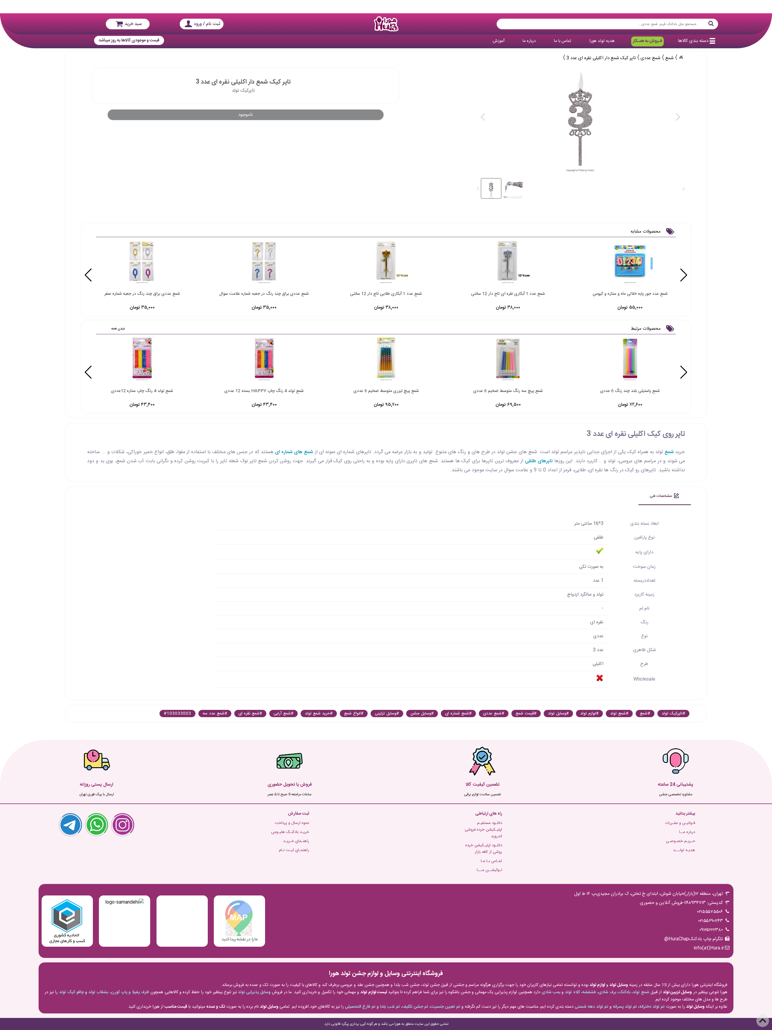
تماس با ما (562, 41)
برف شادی (607, 992)
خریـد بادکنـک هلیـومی (290, 832)
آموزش (499, 41)
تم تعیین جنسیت (445, 1006)
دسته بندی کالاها (693, 41)
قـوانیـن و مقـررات (680, 823)
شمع (669, 452)
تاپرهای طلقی (539, 461)
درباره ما (529, 41)
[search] (607, 24)
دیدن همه (118, 329)
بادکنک (624, 992)
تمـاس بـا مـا (491, 861)
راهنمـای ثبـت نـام (294, 850)
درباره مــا (687, 832)
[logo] (386, 23)
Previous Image (483, 117)
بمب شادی (551, 992)
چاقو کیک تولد (71, 992)
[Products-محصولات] (681, 57)
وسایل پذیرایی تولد (254, 992)
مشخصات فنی (661, 496)
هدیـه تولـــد (684, 850)
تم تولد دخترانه (652, 1006)
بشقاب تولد (98, 992)
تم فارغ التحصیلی (360, 1006)
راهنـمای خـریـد (296, 841)
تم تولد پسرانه (625, 1006)
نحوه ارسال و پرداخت (292, 823)
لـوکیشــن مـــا (489, 870)
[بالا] (762, 1020)
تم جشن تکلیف (415, 1006)
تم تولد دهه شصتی (591, 1006)
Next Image (677, 117)
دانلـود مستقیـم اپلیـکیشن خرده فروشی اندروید (483, 830)
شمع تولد (641, 992)
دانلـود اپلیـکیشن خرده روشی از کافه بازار (483, 848)
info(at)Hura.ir (709, 948)
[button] (88, 275)
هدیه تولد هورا (602, 41)
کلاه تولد (572, 992)
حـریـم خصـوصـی (680, 841)
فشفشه (589, 992)
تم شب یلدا (390, 1006)
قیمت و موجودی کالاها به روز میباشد (129, 40)
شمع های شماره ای (294, 452)
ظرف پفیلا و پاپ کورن (130, 992)
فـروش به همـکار (647, 41)
